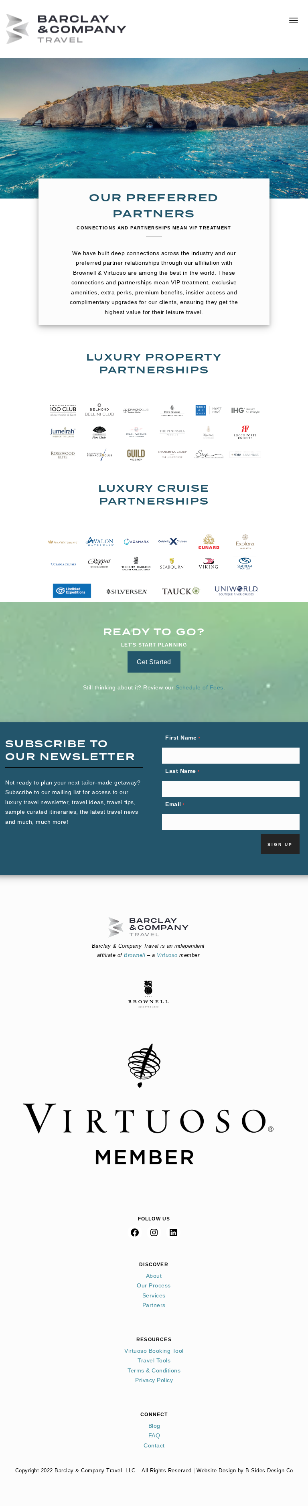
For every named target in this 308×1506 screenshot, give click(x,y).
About (154, 1276)
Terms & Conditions (154, 1370)
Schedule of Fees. (200, 687)
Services (154, 1295)
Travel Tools (154, 1360)
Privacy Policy (154, 1380)
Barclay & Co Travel (66, 29)
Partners (154, 1305)
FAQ (154, 1435)
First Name (182, 737)
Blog (154, 1426)
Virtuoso (167, 955)
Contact (154, 1445)
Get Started (154, 662)
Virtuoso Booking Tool (154, 1351)
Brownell (134, 955)
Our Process (154, 1285)
